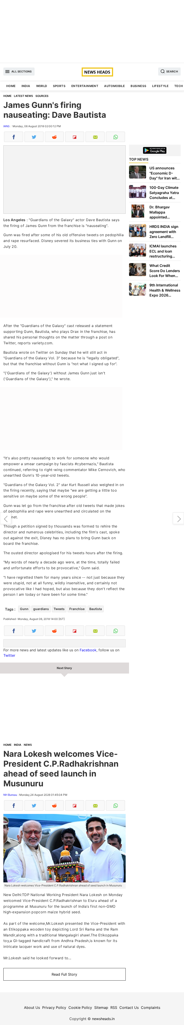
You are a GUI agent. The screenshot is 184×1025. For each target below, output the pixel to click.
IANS (6, 126)
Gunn (24, 609)
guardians (41, 609)
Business (138, 86)
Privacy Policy (54, 1007)
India (26, 86)
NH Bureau (10, 794)
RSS (113, 1007)
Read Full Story (64, 974)
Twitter (9, 655)
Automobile (114, 86)
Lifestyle (160, 86)
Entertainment (84, 86)
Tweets (59, 609)
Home (11, 86)
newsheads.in (103, 1018)
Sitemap (101, 1007)
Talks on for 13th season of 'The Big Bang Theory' (5, 518)
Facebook (88, 650)
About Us (32, 1007)
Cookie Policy (80, 1007)
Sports (59, 86)
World (41, 86)
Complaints (150, 1007)
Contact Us (129, 1007)
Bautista (95, 609)
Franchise (77, 609)
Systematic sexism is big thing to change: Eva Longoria (178, 518)
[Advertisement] (92, 31)
